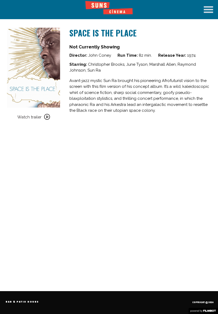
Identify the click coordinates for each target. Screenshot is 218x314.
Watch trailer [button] (29, 117)
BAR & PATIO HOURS (22, 301)
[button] (208, 9)
